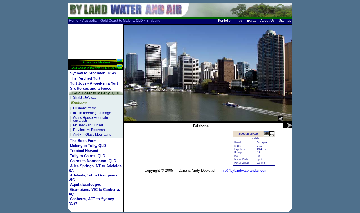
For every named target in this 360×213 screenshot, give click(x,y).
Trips (238, 20)
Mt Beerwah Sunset (88, 125)
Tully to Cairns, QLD (87, 156)
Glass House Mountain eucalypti (90, 119)
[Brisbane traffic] (288, 125)
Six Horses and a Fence (90, 88)
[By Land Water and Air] (124, 14)
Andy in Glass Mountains (92, 134)
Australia (89, 20)
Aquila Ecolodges (85, 184)
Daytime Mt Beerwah (89, 129)
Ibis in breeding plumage (92, 113)
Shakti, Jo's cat (84, 97)
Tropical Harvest (84, 151)
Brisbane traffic (84, 108)
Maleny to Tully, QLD (88, 146)
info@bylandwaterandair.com (244, 170)
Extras (251, 20)
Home (73, 20)
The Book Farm (83, 141)
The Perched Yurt (85, 78)
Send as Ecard (248, 133)
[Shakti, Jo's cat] (281, 119)
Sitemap (285, 20)
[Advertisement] (95, 41)
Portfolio (224, 20)
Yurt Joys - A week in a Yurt (94, 83)
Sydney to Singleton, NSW (93, 73)
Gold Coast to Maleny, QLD (121, 20)
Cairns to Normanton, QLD (93, 161)
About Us (267, 20)
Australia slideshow (96, 62)
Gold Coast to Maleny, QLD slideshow (96, 67)
